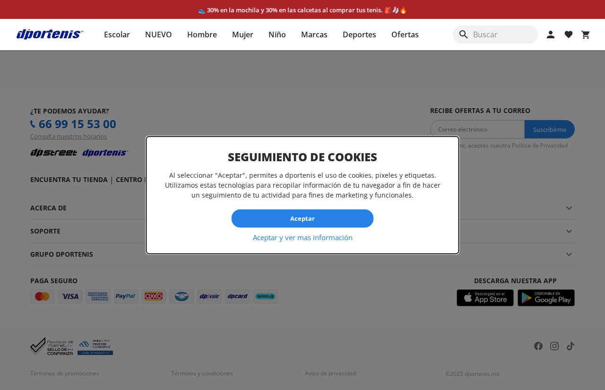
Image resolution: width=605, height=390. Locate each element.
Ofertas (405, 34)
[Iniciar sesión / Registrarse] (550, 34)
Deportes (359, 34)
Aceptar (302, 218)
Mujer (242, 34)
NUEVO (158, 34)
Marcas (314, 34)
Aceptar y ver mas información (303, 237)
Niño (277, 34)
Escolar (117, 34)
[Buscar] (463, 34)
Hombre (202, 34)
